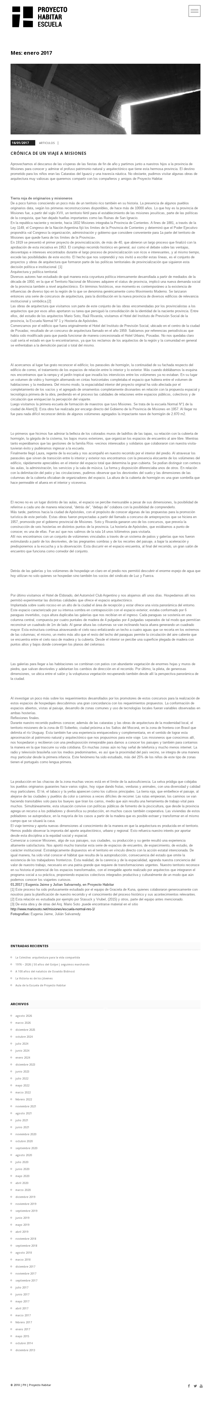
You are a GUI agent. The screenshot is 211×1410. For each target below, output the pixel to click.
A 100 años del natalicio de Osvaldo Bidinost (45, 971)
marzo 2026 (23, 1023)
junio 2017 (22, 1294)
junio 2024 (22, 1050)
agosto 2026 (23, 1016)
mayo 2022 (22, 1085)
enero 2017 (22, 1329)
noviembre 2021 (25, 1106)
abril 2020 (21, 1183)
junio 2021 (22, 1127)
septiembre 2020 (26, 1148)
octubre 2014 (24, 1343)
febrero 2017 (23, 1322)
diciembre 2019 (25, 1197)
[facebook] (188, 1386)
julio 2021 (21, 1120)
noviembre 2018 (25, 1238)
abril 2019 (21, 1232)
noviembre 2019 (25, 1204)
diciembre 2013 (25, 1350)
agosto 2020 (23, 1155)
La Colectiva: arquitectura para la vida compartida (47, 957)
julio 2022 (21, 1078)
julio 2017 (21, 1287)
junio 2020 (22, 1169)
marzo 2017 (23, 1315)
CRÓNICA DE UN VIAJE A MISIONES (48, 153)
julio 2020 (21, 1162)
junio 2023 (22, 1071)
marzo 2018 (23, 1259)
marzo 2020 (23, 1190)
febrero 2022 (23, 1099)
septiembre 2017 (26, 1280)
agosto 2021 (23, 1113)
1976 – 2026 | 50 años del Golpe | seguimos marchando (52, 964)
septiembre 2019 (26, 1211)
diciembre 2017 (25, 1266)
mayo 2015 (22, 1336)
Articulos (47, 143)
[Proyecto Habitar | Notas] (42, 16)
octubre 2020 (24, 1141)
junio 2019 (22, 1218)
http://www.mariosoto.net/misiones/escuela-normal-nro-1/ (53, 909)
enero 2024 (22, 1057)
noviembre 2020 (25, 1134)
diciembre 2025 (25, 1030)
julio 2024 (21, 1043)
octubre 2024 (24, 1036)
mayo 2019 (22, 1225)
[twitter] (194, 1386)
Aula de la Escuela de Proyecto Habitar (40, 985)
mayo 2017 (22, 1301)
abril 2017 (21, 1308)
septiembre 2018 (26, 1245)
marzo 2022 (23, 1092)
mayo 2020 (22, 1176)
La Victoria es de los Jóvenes (34, 978)
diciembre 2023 (25, 1064)
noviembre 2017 (25, 1273)
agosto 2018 (23, 1252)
